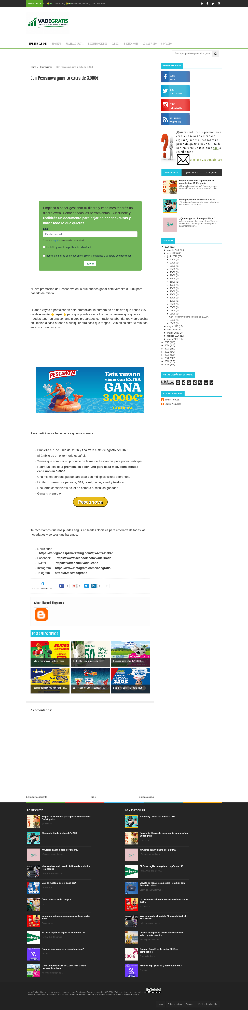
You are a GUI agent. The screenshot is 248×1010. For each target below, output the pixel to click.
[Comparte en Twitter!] (86, 586)
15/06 (173, 291)
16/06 (173, 288)
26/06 (173, 266)
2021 (167, 355)
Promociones (131, 43)
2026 (167, 247)
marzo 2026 (173, 333)
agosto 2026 (173, 250)
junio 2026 (172, 256)
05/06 (173, 307)
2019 (167, 361)
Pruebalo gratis (75, 43)
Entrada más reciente (36, 797)
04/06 (173, 310)
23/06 (173, 272)
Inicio (93, 797)
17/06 (173, 285)
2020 (167, 358)
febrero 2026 (173, 336)
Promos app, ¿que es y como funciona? (63, 949)
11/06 (173, 297)
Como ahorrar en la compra (56, 899)
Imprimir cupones (38, 43)
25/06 (173, 269)
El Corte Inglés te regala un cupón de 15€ (63, 932)
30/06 (173, 259)
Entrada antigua (146, 797)
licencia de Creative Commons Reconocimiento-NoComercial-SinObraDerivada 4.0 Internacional (94, 994)
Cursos (116, 43)
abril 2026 (172, 329)
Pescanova (90, 502)
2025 (167, 342)
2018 (167, 364)
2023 (167, 348)
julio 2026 (172, 253)
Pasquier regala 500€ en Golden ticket (65, 3)
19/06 (173, 278)
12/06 (173, 294)
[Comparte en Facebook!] (61, 586)
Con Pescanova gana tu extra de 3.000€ (189, 316)
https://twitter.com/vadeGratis (77, 563)
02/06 (173, 320)
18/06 (173, 282)
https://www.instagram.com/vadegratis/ (83, 568)
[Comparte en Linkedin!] (94, 586)
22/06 (173, 275)
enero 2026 (173, 339)
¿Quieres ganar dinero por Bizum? (60, 850)
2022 (167, 352)
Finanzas (56, 43)
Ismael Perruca (171, 399)
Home (160, 1004)
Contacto (166, 43)
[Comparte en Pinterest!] (74, 586)
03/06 (173, 313)
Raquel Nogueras (172, 404)
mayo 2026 (173, 326)
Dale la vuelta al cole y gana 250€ (59, 883)
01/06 (173, 323)
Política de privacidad (208, 1004)
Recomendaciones (97, 43)
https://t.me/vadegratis (71, 573)
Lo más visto (150, 43)
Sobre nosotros (175, 1004)
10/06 (173, 301)
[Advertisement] (90, 149)
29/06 (173, 262)
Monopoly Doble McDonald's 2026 (59, 833)
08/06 (173, 304)
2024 (167, 345)
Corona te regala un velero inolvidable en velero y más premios (161, 934)
